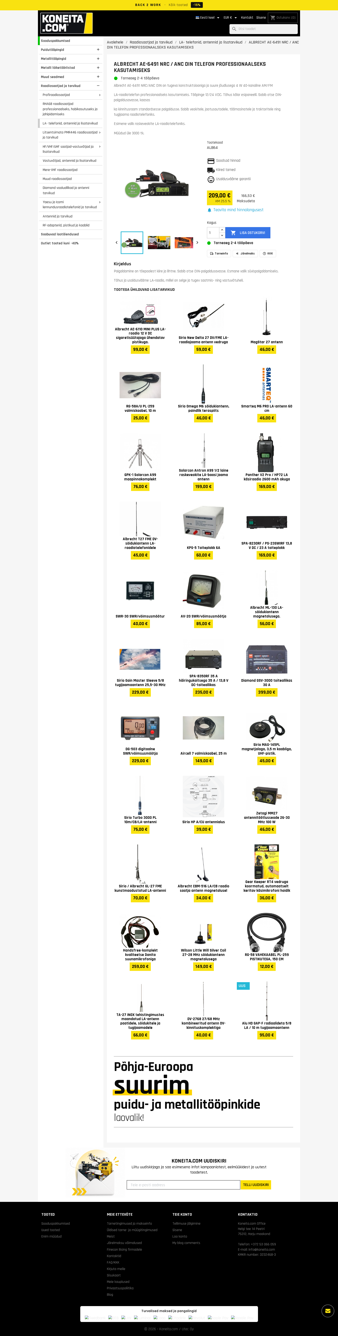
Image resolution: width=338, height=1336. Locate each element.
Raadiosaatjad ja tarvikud (60, 86)
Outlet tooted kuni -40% (60, 243)
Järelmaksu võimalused (124, 1243)
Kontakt (247, 17)
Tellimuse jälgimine (186, 1223)
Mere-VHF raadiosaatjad (60, 169)
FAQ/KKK (113, 1262)
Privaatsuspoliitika (120, 1288)
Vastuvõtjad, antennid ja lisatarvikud (69, 160)
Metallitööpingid (53, 58)
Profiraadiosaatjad (56, 94)
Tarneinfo (221, 253)
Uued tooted (50, 1230)
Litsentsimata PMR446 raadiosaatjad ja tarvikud (70, 135)
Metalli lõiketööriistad (58, 67)
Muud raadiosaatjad (57, 178)
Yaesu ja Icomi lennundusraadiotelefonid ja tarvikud (70, 205)
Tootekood (215, 142)
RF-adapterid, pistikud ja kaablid (66, 225)
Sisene (261, 17)
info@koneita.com (262, 1249)
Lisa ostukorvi (248, 233)
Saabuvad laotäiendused (60, 234)
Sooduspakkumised (55, 40)
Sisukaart (114, 1275)
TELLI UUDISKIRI (256, 1184)
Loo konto (179, 1236)
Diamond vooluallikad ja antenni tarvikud (66, 190)
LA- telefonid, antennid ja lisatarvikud (70, 123)
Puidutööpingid (52, 49)
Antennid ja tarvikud (57, 216)
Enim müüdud (51, 1236)
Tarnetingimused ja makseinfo (129, 1223)
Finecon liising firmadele (124, 1249)
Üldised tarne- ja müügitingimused (132, 1230)
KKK (270, 253)
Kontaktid (114, 1256)
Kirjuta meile (116, 1269)
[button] (235, 210)
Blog (110, 1294)
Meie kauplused (118, 1281)
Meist (111, 1236)
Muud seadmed (52, 77)
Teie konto (182, 1214)
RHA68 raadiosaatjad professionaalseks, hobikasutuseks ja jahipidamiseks (70, 108)
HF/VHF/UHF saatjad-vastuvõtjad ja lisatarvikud (68, 149)
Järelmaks (248, 253)
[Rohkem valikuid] (327, 1310)
